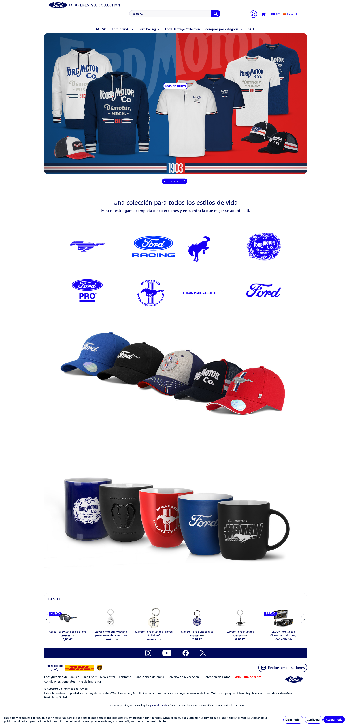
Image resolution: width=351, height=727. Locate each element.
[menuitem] (174, 13)
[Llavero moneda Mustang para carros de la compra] (111, 618)
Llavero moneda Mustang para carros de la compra (111, 633)
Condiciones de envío (149, 677)
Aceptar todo (334, 719)
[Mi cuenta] (252, 14)
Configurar (314, 719)
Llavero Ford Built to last (197, 631)
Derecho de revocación (183, 677)
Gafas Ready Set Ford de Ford (67, 631)
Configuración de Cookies (61, 677)
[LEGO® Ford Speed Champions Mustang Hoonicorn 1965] (283, 618)
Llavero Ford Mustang (240, 631)
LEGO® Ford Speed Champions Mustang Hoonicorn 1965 (283, 635)
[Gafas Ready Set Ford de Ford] (67, 618)
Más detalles (175, 86)
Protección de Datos (216, 677)
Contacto (125, 677)
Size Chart (90, 677)
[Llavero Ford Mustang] (240, 618)
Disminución (293, 719)
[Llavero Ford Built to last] (197, 618)
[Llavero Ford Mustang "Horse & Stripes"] (154, 618)
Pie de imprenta (90, 681)
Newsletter (107, 677)
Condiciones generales (59, 681)
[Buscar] (215, 13)
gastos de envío (158, 705)
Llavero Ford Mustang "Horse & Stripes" (154, 633)
